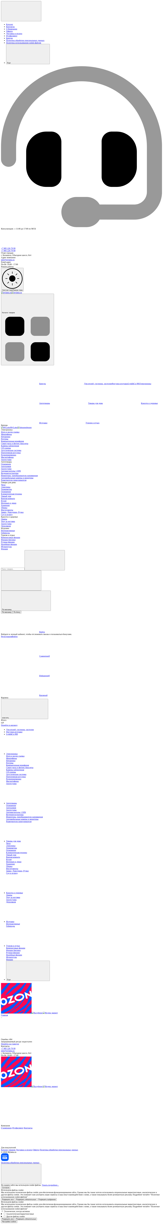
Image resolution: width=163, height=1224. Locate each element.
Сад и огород (6, 514)
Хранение (5, 505)
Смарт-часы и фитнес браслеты (14, 443)
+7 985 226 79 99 (8, 248)
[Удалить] (21, 580)
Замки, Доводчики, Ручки (12, 512)
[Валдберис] (37, 1013)
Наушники (5, 437)
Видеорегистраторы (9, 473)
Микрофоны (6, 434)
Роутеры (4, 439)
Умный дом (6, 496)
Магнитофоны (7, 457)
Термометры (6, 489)
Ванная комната (8, 498)
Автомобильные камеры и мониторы (17, 478)
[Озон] (16, 1013)
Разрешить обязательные (26, 1199)
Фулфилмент (11, 36)
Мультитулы (6, 547)
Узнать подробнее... (50, 1185)
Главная (4, 1015)
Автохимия (6, 466)
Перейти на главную (10, 1044)
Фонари (4, 549)
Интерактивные (8, 531)
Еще (9, 63)
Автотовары (44, 403)
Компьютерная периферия (12, 441)
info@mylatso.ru (8, 260)
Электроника (12, 754)
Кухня (3, 501)
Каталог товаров (8, 313)
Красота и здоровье (14, 893)
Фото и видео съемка (10, 432)
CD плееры (6, 448)
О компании (6, 1128)
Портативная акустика (11, 453)
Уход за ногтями (8, 521)
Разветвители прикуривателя (13, 480)
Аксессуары (6, 459)
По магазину (7, 612)
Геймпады (5, 533)
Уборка (4, 508)
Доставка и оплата (14, 33)
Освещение (6, 464)
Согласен (5, 1188)
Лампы (4, 519)
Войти (15, 636)
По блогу (17, 612)
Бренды (9, 38)
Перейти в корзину (9, 725)
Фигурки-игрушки (120, 384)
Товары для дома (95, 403)
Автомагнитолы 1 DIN (11, 471)
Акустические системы (11, 450)
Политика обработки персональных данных (25, 40)
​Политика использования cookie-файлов (23, 43)
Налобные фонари (9, 544)
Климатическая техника (11, 494)
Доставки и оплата (24, 1150)
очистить (5, 718)
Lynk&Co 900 (134, 384)
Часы (3, 485)
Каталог (9, 24)
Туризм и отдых (92, 423)
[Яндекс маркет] (50, 1013)
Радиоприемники (8, 455)
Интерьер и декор (8, 503)
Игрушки (43, 423)
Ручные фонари (8, 542)
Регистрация (6, 636)
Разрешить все (8, 1199)
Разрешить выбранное (47, 1199)
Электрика (5, 487)
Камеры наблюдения (10, 446)
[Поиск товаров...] (45, 560)
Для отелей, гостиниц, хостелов (98, 384)
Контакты (10, 27)
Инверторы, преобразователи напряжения (19, 476)
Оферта (9, 31)
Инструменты (7, 510)
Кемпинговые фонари (10, 537)
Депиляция (6, 526)
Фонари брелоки (8, 540)
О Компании (11, 29)
